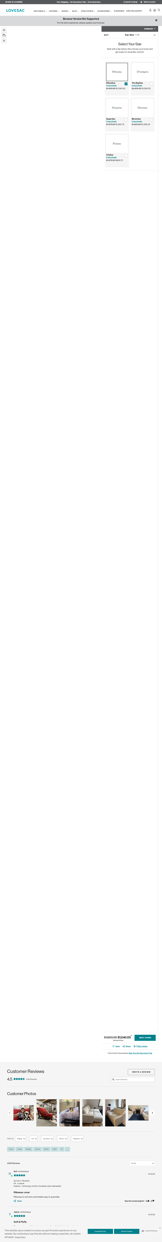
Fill (33, 1139)
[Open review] (23, 1112)
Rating (19, 1139)
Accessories (103, 11)
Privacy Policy (20, 1237)
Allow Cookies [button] (126, 1231)
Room (61, 1139)
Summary (148, 29)
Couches (53, 11)
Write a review (141, 1072)
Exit (106, 35)
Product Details (111, 85)
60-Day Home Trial (78, 2)
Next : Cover (145, 1038)
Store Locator (149, 2)
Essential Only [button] (100, 1231)
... (67, 1149)
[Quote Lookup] (124, 2)
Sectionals (39, 11)
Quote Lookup (131, 2)
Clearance (119, 11)
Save (117, 1046)
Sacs (74, 11)
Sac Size (46, 1139)
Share (128, 1046)
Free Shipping (62, 2)
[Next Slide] (152, 1112)
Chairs (65, 11)
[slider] (81, 1112)
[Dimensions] (4, 35)
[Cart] (154, 10)
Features (76, 1139)
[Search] (158, 10)
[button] (159, 1227)
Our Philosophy (134, 11)
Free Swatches (94, 2)
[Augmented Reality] (4, 40)
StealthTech (87, 11)
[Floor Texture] (4, 30)
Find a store (141, 1046)
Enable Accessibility (13, 2)
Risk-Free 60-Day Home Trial (140, 1053)
